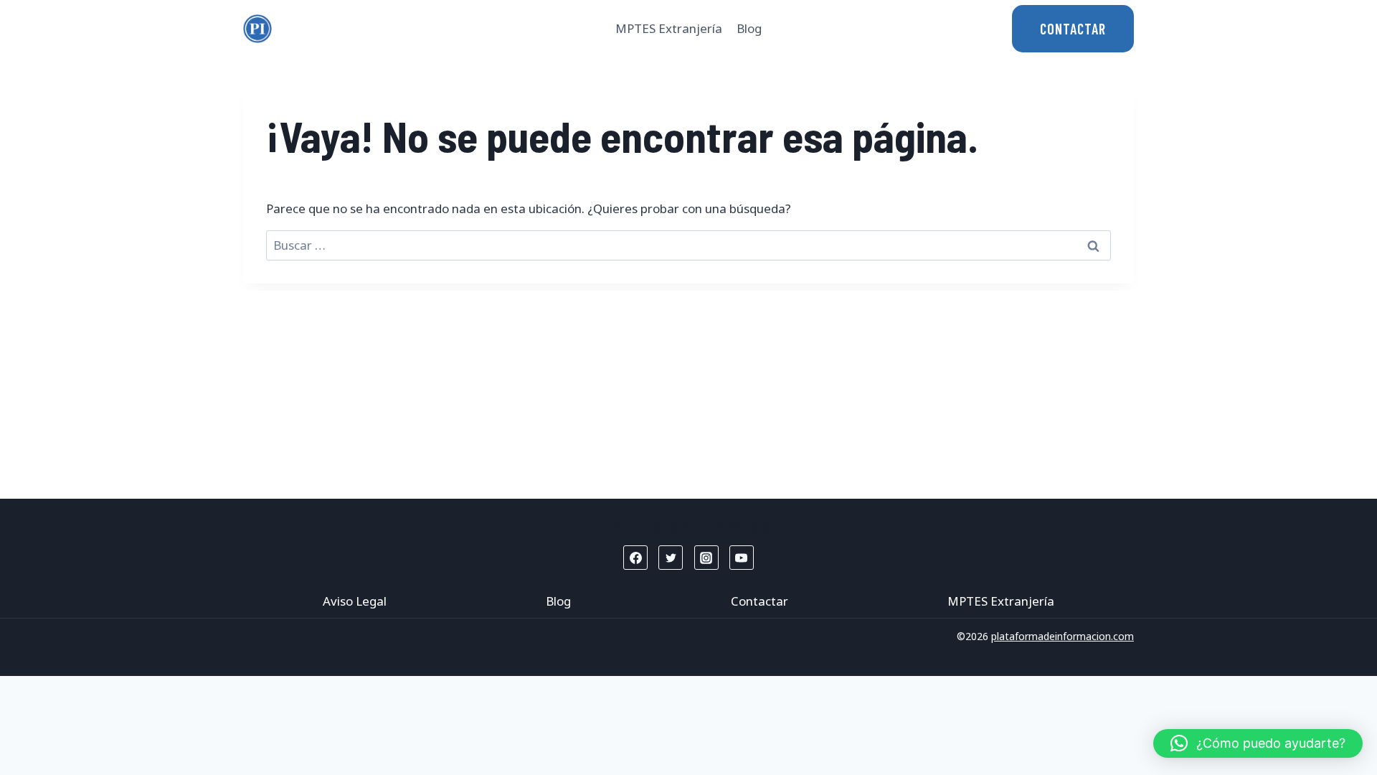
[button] (1258, 743)
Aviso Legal (355, 601)
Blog (749, 28)
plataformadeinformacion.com (1062, 636)
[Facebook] (635, 557)
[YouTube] (741, 557)
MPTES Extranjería (668, 28)
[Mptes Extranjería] (257, 28)
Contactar (759, 601)
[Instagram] (706, 557)
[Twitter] (670, 557)
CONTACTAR (1073, 28)
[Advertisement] (688, 391)
